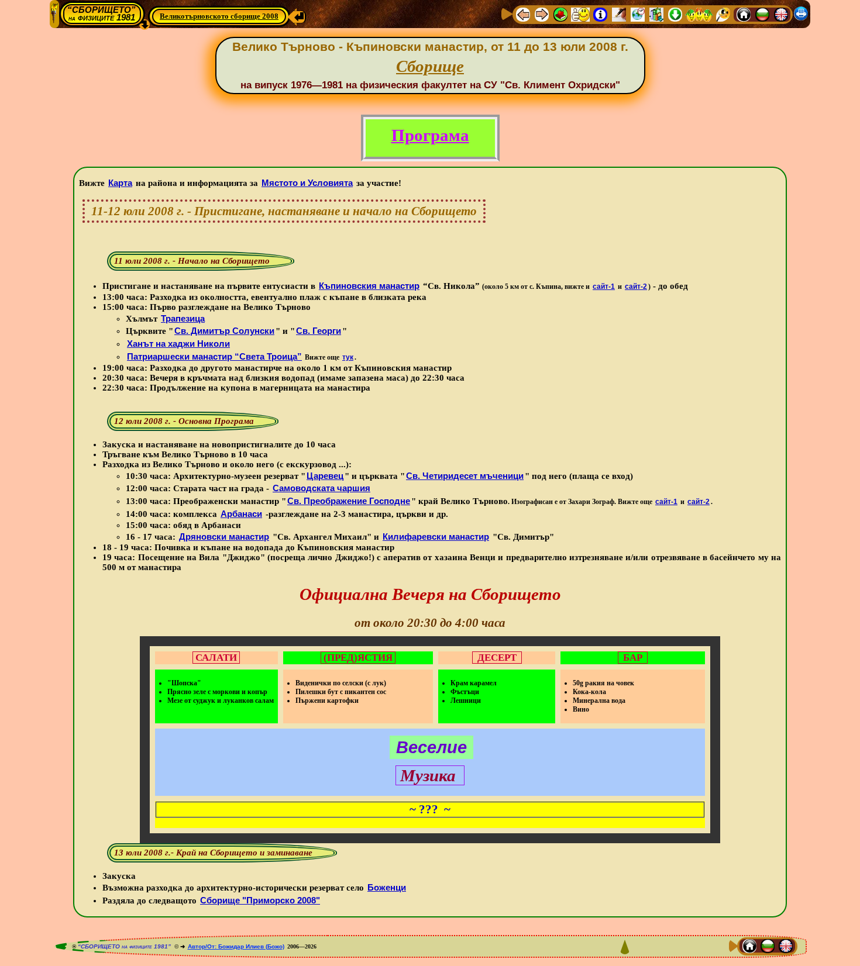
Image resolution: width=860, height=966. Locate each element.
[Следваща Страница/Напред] (542, 14)
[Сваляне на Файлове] (675, 14)
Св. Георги (318, 331)
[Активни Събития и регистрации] (638, 14)
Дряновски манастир (224, 536)
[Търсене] (723, 14)
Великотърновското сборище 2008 (219, 16)
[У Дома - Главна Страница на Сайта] (744, 14)
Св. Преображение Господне (348, 501)
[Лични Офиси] (619, 14)
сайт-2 (636, 286)
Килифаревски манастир (436, 536)
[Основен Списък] (560, 14)
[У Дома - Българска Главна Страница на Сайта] (762, 14)
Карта (120, 183)
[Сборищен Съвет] (699, 14)
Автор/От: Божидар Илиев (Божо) (236, 946)
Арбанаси (241, 514)
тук (347, 357)
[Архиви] (656, 14)
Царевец (325, 476)
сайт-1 (604, 286)
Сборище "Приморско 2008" (260, 900)
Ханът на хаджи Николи (178, 344)
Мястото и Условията (307, 183)
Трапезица (183, 318)
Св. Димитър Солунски (224, 331)
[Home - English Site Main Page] (781, 14)
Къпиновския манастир (369, 286)
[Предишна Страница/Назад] (523, 14)
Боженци (386, 887)
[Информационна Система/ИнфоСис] (600, 14)
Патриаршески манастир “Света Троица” (214, 356)
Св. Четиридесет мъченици (465, 476)
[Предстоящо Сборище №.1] (580, 14)
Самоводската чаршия (321, 488)
